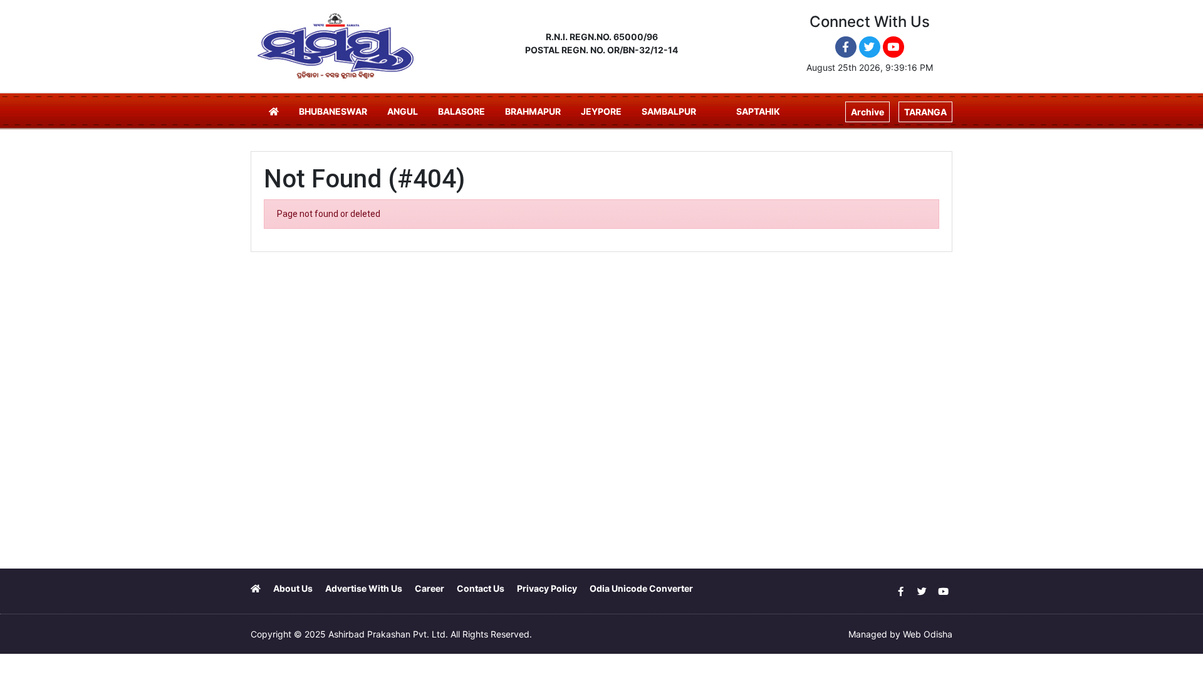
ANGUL (402, 111)
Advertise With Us (363, 588)
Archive (867, 112)
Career (429, 588)
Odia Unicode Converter (641, 588)
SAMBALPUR (669, 111)
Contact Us (480, 588)
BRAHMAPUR (533, 111)
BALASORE (461, 111)
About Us (293, 588)
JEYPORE (601, 111)
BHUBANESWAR (333, 111)
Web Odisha (927, 634)
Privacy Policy (547, 588)
